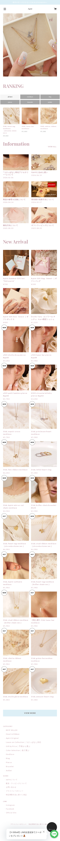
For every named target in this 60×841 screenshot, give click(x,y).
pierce (10, 102)
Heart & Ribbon (13, 734)
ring (50, 97)
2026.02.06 (8, 177)
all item (10, 97)
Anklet (9, 770)
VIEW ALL (52, 147)
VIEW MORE (30, 713)
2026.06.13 (36, 175)
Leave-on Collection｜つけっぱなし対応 (23, 742)
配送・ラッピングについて (16, 783)
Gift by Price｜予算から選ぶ (18, 746)
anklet (50, 102)
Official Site (11, 813)
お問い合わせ (11, 787)
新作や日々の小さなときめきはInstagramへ (30, 2)
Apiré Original (12, 738)
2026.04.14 (8, 202)
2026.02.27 (36, 202)
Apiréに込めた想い (39, 172)
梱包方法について (10, 225)
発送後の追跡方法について (42, 199)
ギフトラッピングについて (42, 225)
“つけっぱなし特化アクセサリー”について (16, 173)
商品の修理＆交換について (14, 199)
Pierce (9, 762)
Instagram (10, 805)
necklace (30, 97)
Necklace (10, 754)
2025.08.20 (8, 228)
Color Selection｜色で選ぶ (17, 750)
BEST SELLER (12, 730)
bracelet (30, 102)
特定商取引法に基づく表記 (16, 795)
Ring (8, 758)
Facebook (10, 809)
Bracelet (10, 766)
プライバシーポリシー (14, 791)
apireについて (12, 779)
